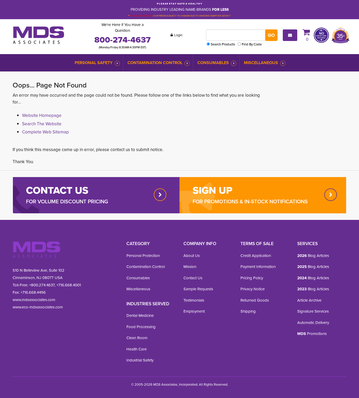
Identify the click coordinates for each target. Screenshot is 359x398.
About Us (191, 255)
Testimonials (193, 300)
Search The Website (41, 124)
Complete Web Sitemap (46, 132)
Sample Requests (198, 289)
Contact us (57, 190)
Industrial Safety (139, 360)
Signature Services (313, 311)
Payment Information (258, 266)
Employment (194, 311)
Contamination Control (154, 63)
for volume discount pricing (67, 201)
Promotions (312, 333)
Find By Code (252, 44)
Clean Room (136, 337)
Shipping (248, 311)
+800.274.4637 (41, 285)
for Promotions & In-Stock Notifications (250, 201)
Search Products (223, 44)
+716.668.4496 (33, 292)
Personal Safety (93, 63)
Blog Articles (313, 255)
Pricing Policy (251, 278)
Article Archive (309, 300)
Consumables (213, 63)
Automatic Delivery (313, 322)
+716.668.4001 (69, 285)
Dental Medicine (140, 315)
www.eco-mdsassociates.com (38, 307)
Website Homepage (41, 115)
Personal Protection (143, 255)
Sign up (212, 190)
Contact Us (192, 278)
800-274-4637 (122, 39)
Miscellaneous (261, 63)
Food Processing (141, 326)
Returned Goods (254, 300)
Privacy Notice (252, 289)
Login (177, 35)
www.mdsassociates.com (34, 299)
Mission (189, 266)
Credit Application (255, 255)
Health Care (136, 349)
